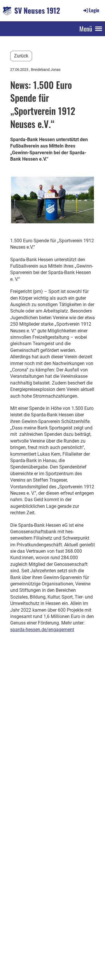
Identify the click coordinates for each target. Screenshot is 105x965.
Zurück (21, 56)
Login (94, 10)
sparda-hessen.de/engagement (42, 629)
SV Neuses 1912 (37, 10)
